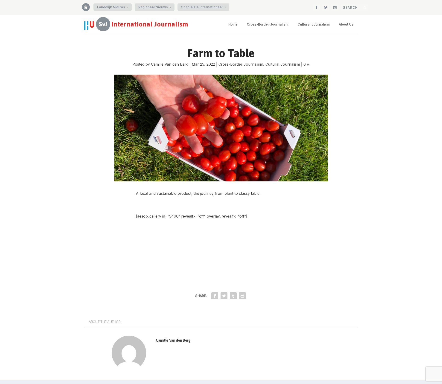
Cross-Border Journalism (267, 24)
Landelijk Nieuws (111, 7)
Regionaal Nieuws (153, 7)
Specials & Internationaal (202, 7)
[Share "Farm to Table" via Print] (242, 295)
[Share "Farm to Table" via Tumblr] (233, 295)
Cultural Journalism (313, 24)
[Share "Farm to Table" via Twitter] (224, 295)
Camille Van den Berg (169, 64)
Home (233, 24)
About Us (346, 24)
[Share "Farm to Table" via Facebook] (214, 295)
